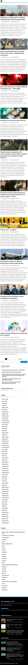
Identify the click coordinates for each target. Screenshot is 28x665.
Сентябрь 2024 (5, 447)
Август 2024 (5, 449)
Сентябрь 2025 (5, 422)
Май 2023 (4, 480)
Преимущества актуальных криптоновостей (13, 120)
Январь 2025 (5, 438)
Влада (3, 545)
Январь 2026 (5, 413)
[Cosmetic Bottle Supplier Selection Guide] (3, 626)
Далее (20, 359)
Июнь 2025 (4, 428)
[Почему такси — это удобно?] (14, 228)
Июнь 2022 (4, 503)
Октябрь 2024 (5, 445)
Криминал (4, 558)
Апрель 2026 (5, 407)
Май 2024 (4, 455)
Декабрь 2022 (5, 491)
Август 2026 (5, 399)
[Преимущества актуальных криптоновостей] (14, 118)
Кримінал (4, 556)
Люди (3, 562)
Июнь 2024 (4, 453)
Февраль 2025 (5, 436)
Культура (4, 560)
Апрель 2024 (5, 457)
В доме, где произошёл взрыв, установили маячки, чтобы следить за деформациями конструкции (12, 53)
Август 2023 (5, 474)
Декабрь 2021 (5, 516)
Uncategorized (5, 537)
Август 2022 (5, 499)
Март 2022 (4, 510)
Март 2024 (4, 459)
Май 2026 (4, 405)
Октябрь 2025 (5, 420)
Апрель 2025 (5, 432)
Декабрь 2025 (5, 415)
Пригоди (4, 573)
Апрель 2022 (5, 508)
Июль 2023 (4, 476)
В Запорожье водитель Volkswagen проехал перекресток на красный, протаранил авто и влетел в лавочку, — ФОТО (12, 194)
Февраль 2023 (5, 487)
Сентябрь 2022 (5, 497)
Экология (4, 587)
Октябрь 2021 (5, 520)
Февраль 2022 (5, 512)
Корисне (4, 554)
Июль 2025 (4, 426)
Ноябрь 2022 (5, 493)
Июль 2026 (4, 401)
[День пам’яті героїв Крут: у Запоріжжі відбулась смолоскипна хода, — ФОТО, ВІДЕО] (14, 85)
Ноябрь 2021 (5, 518)
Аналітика (4, 539)
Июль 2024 (4, 451)
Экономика (4, 589)
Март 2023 (4, 485)
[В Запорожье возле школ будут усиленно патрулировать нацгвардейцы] (14, 294)
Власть (3, 547)
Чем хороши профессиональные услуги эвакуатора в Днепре (11, 379)
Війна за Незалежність (7, 543)
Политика (4, 570)
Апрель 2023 (5, 482)
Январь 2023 (5, 489)
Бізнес (3, 541)
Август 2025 (5, 424)
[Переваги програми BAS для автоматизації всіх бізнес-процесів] (14, 331)
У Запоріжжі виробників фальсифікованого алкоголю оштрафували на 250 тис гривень (14, 643)
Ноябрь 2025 (5, 417)
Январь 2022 (5, 514)
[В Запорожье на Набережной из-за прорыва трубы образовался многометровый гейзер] (14, 15)
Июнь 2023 (4, 478)
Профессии (4, 577)
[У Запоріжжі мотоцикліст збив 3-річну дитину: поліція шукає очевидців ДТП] (3, 648)
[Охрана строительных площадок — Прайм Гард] (3, 621)
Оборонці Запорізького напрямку (10, 564)
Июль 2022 (4, 501)
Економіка (4, 552)
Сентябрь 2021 (5, 522)
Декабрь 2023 (5, 466)
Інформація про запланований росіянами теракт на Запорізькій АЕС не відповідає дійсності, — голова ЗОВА (15, 655)
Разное (3, 579)
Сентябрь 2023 (5, 472)
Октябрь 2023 (5, 470)
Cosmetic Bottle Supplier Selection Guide (11, 372)
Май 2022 (4, 506)
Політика (4, 568)
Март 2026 (4, 409)
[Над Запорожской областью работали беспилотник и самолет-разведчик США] (14, 259)
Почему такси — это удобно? (8, 229)
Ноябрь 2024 (5, 443)
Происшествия (5, 575)
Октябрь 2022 (5, 495)
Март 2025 (4, 434)
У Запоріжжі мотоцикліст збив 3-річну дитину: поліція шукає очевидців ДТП (14, 649)
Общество (4, 566)
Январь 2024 (5, 464)
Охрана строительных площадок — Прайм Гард (13, 370)
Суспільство (5, 585)
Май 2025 (4, 430)
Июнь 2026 (4, 403)
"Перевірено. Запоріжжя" (8, 535)
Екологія (4, 550)
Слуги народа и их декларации (9, 581)
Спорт (3, 583)
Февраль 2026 (5, 411)
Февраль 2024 (5, 462)
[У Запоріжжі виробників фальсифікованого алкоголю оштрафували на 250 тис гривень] (3, 642)
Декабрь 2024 (5, 441)
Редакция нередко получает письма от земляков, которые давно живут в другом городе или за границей (14, 375)
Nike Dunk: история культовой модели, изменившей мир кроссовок (11, 382)
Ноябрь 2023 (5, 468)
